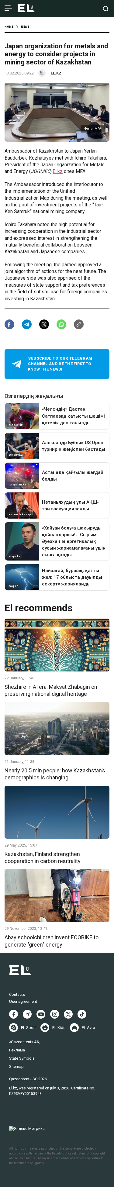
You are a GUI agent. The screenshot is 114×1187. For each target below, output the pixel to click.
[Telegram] (27, 1014)
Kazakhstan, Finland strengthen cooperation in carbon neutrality (43, 857)
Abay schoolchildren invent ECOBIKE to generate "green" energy (51, 940)
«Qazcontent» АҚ (24, 1042)
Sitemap (16, 1066)
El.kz (58, 171)
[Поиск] (105, 8)
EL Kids (58, 1027)
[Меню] (8, 8)
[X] (68, 1014)
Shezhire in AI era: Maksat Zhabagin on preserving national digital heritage (51, 690)
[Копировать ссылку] (79, 324)
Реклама (17, 1050)
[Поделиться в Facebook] (9, 324)
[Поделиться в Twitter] (44, 324)
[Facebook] (13, 1014)
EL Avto (88, 1027)
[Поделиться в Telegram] (27, 324)
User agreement (23, 1001)
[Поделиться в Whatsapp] (61, 324)
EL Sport (28, 1027)
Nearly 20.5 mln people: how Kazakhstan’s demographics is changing (55, 774)
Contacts (17, 994)
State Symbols (22, 1058)
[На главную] (26, 8)
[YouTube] (40, 1014)
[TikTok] (82, 1014)
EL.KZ (56, 73)
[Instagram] (54, 1014)
